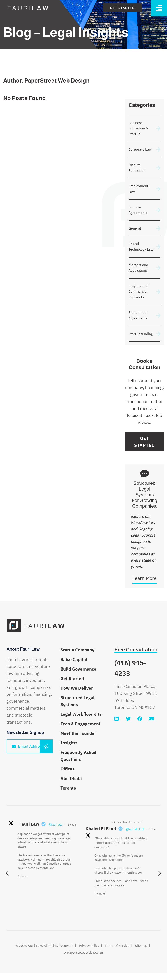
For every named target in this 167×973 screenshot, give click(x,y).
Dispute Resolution (137, 168)
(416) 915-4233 (130, 668)
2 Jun (152, 829)
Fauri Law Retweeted (129, 822)
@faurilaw (55, 824)
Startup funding (141, 334)
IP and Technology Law (141, 246)
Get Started (122, 8)
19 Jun (72, 824)
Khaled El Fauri (100, 828)
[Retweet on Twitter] (113, 821)
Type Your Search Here (148, 76)
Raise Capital (73, 659)
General (135, 228)
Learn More (144, 578)
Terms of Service (117, 945)
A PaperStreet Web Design (83, 952)
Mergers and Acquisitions (138, 268)
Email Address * (32, 746)
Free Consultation (135, 650)
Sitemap (141, 945)
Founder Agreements (138, 210)
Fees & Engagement (80, 724)
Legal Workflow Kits (81, 714)
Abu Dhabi (71, 778)
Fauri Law (29, 824)
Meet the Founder (78, 733)
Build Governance (78, 669)
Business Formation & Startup (138, 128)
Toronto (68, 788)
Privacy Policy (89, 945)
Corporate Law (140, 149)
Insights (68, 743)
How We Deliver (76, 688)
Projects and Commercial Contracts (138, 291)
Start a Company (77, 650)
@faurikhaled (134, 829)
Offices (67, 769)
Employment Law (138, 189)
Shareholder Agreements (138, 315)
